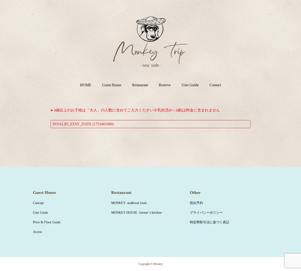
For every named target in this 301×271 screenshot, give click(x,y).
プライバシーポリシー (206, 212)
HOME (85, 85)
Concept (38, 203)
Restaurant (140, 85)
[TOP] (286, 256)
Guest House (111, 85)
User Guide (190, 85)
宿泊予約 (196, 203)
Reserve (165, 85)
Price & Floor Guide (46, 222)
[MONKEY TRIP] (150, 41)
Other (195, 192)
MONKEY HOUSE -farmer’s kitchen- (136, 212)
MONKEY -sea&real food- (129, 203)
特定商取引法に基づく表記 (209, 222)
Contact (215, 85)
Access (37, 232)
